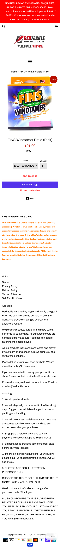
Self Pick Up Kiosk (12, 298)
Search (6, 282)
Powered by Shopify (45, 535)
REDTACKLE (29, 535)
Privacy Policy (10, 286)
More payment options (30, 190)
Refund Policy (9, 290)
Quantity (43, 161)
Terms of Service (11, 294)
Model (25, 160)
